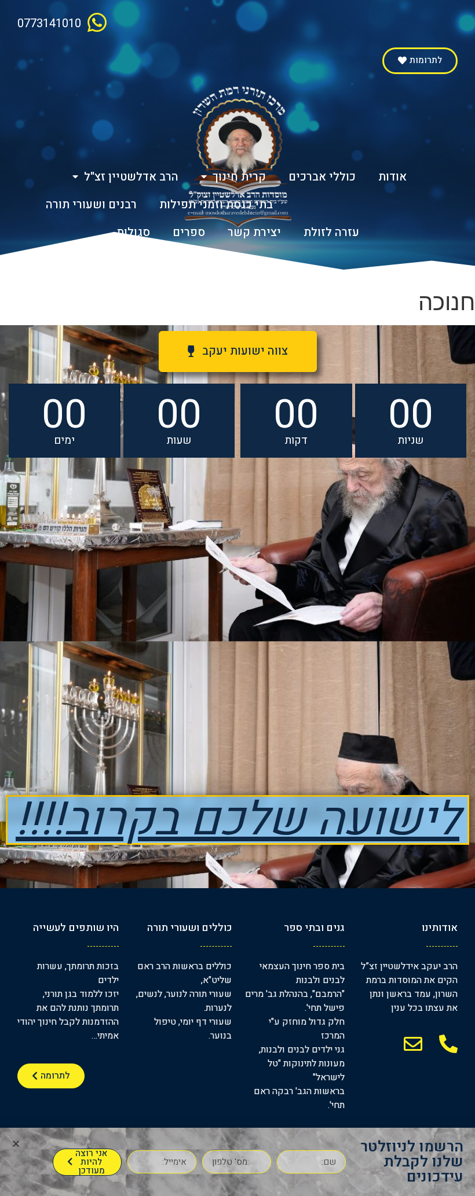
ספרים (189, 232)
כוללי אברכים (322, 176)
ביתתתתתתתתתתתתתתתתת (364, 204)
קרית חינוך (239, 176)
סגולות (133, 232)
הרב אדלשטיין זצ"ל (131, 176)
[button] (420, 60)
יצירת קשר (254, 232)
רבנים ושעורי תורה (91, 204)
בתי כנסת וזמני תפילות (216, 204)
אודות (392, 176)
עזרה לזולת (331, 232)
